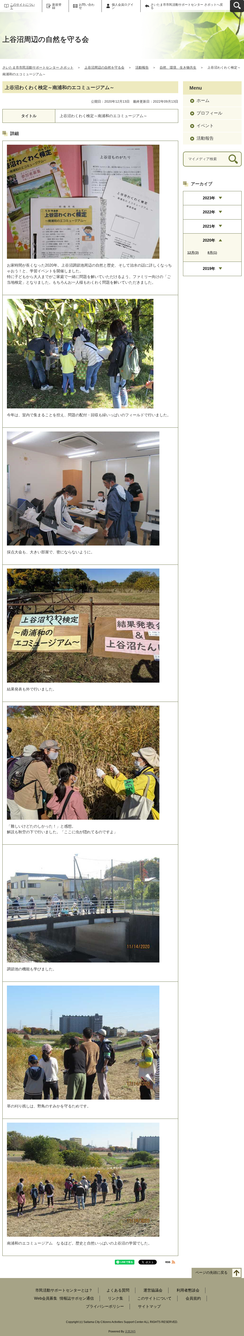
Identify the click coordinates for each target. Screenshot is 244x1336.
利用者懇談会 (188, 1290)
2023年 (209, 198)
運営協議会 (153, 1290)
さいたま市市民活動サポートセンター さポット (37, 67)
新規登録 (56, 6)
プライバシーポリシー (105, 1306)
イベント (205, 125)
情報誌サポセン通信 (77, 1298)
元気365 (130, 1331)
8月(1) (212, 252)
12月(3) (193, 252)
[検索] (233, 159)
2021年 (209, 226)
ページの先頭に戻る (211, 1273)
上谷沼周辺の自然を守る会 (104, 67)
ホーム (203, 100)
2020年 (209, 240)
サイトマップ (149, 1306)
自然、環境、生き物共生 (178, 67)
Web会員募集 (45, 1298)
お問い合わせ (86, 6)
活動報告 (142, 67)
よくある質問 (118, 1290)
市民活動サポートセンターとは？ (63, 1290)
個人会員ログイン (122, 6)
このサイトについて (22, 6)
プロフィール (209, 113)
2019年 (209, 269)
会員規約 (193, 1298)
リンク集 (115, 1298)
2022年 (209, 212)
